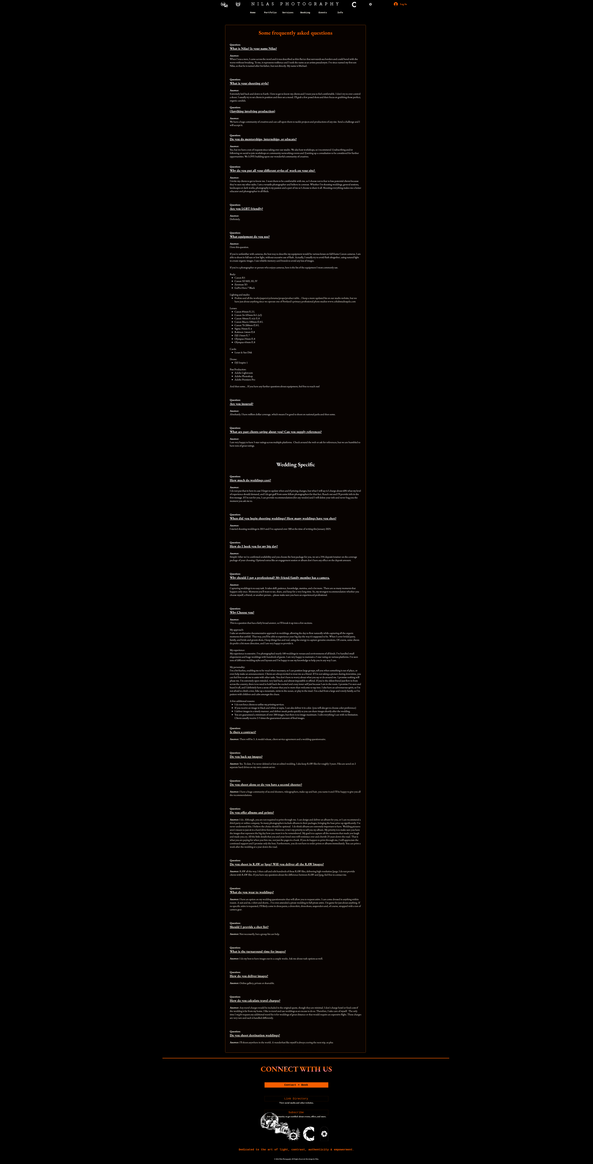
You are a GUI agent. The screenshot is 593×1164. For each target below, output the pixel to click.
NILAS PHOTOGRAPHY (296, 4)
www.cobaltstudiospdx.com (342, 301)
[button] (270, 13)
